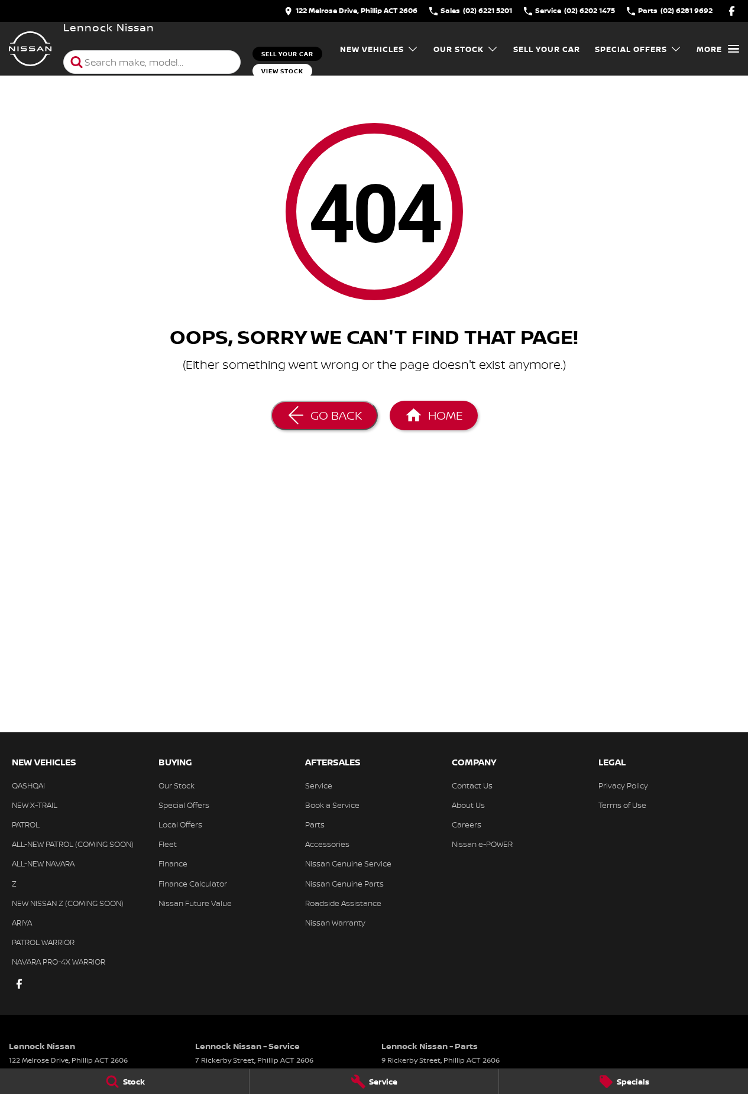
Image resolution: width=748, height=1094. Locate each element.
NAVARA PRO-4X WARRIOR (58, 961)
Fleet (167, 844)
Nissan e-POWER (482, 844)
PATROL (26, 824)
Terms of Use (622, 805)
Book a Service (332, 805)
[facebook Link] (731, 11)
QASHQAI (28, 785)
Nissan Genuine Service (348, 863)
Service (318, 785)
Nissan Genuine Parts (344, 883)
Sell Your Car (287, 54)
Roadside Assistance (343, 903)
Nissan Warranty (335, 922)
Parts (315, 824)
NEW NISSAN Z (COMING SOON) (68, 903)
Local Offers (180, 824)
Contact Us (472, 785)
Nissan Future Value (195, 903)
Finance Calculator (192, 883)
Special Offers (631, 49)
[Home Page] (30, 49)
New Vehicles (372, 49)
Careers (466, 824)
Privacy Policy (623, 785)
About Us (468, 805)
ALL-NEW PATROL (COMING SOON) (73, 844)
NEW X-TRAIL (34, 805)
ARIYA (22, 922)
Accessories (327, 844)
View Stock (282, 71)
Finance (172, 863)
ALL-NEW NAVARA (43, 863)
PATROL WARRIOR (43, 942)
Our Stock (458, 49)
